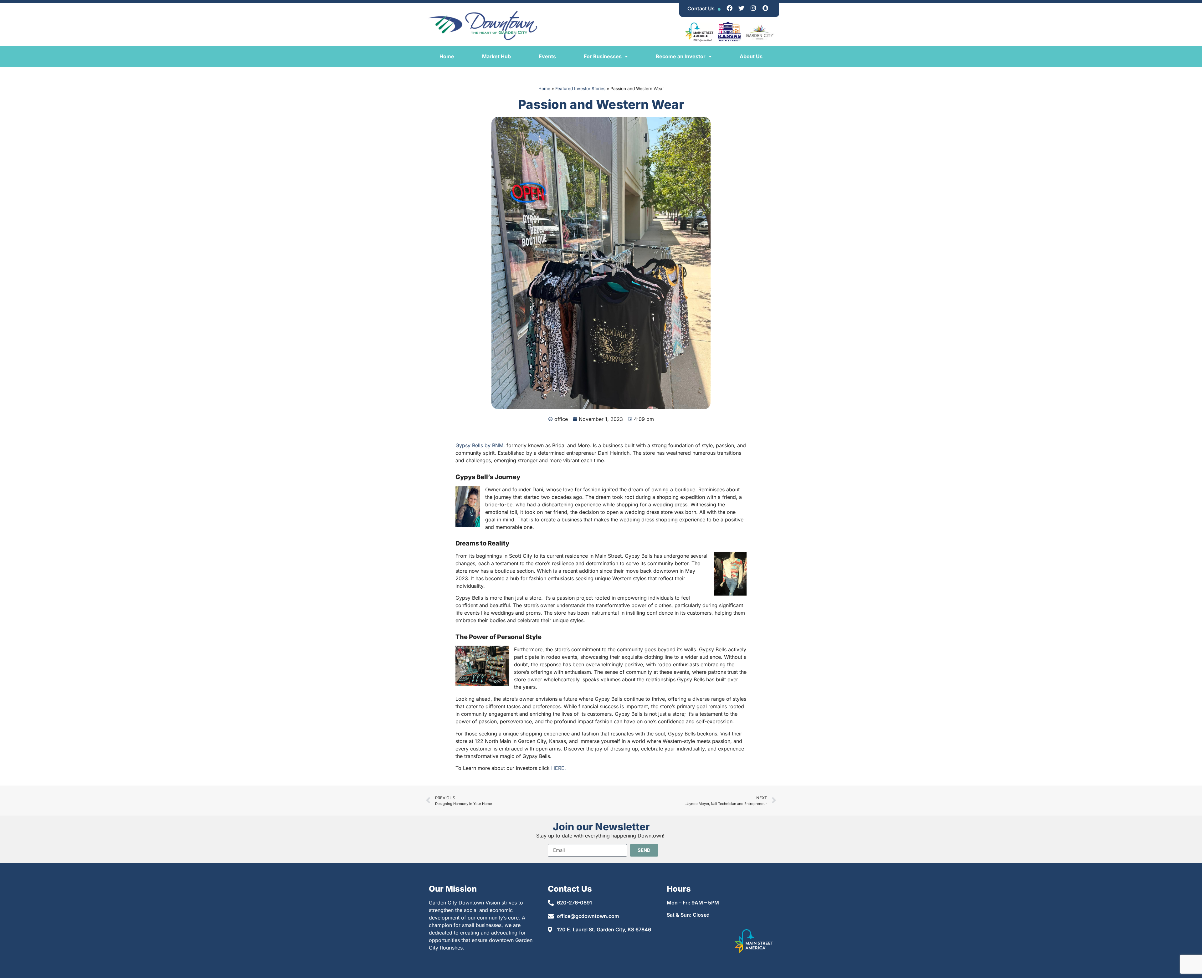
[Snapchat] (765, 8)
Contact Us (701, 8)
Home (446, 56)
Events (547, 56)
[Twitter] (741, 8)
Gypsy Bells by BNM (479, 445)
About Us (751, 56)
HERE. (558, 768)
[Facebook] (730, 8)
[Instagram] (753, 8)
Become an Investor (681, 56)
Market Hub (496, 56)
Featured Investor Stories (580, 88)
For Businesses (603, 56)
